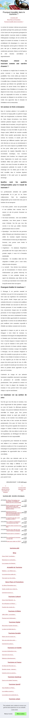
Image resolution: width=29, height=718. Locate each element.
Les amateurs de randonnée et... (10, 694)
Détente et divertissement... (9, 658)
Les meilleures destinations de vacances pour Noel (13, 522)
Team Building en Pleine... (8, 687)
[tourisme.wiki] (14, 5)
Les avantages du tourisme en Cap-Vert (13, 538)
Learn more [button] (14, 709)
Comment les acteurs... (8, 643)
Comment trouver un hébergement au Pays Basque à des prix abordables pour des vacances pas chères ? (13, 513)
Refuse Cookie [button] (8, 713)
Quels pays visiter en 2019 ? (14, 541)
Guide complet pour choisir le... (10, 589)
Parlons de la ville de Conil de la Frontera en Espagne (5, 490)
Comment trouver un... (8, 592)
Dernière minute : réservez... (9, 669)
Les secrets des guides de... (9, 574)
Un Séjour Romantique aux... (9, 585)
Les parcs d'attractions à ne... (9, 651)
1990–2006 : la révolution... (9, 614)
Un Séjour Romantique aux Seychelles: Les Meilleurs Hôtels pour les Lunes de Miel (13, 501)
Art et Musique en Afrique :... (9, 603)
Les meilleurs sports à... (8, 691)
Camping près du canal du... (9, 673)
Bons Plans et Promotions (13, 19)
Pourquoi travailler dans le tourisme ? (13, 21)
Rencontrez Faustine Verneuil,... (10, 625)
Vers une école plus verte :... (9, 640)
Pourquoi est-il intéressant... (9, 618)
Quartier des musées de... (8, 607)
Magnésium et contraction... (9, 559)
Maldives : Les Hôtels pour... (9, 570)
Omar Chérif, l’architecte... (8, 556)
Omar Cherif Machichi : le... (9, 600)
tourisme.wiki (14, 17)
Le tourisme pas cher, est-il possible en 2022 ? (13, 518)
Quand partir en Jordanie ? (13, 533)
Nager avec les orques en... (9, 636)
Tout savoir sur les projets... (9, 578)
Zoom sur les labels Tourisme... (10, 680)
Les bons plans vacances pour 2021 (22, 489)
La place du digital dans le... (9, 629)
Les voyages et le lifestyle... (9, 563)
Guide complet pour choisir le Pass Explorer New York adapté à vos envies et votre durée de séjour (13, 507)
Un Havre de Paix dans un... (9, 665)
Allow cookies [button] (20, 713)
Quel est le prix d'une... (8, 654)
